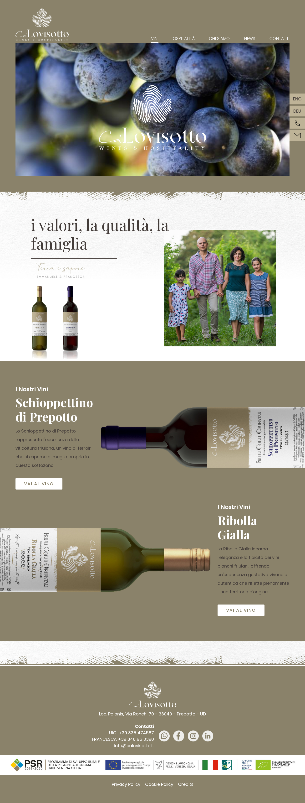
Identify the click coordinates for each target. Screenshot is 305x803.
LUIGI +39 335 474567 (130, 733)
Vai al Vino (39, 484)
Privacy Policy (126, 784)
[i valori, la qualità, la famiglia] (61, 271)
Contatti (279, 39)
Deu (297, 111)
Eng (297, 99)
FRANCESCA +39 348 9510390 (123, 739)
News (249, 39)
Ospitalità (184, 39)
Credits (185, 784)
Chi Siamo (219, 39)
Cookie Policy (159, 784)
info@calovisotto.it (134, 746)
